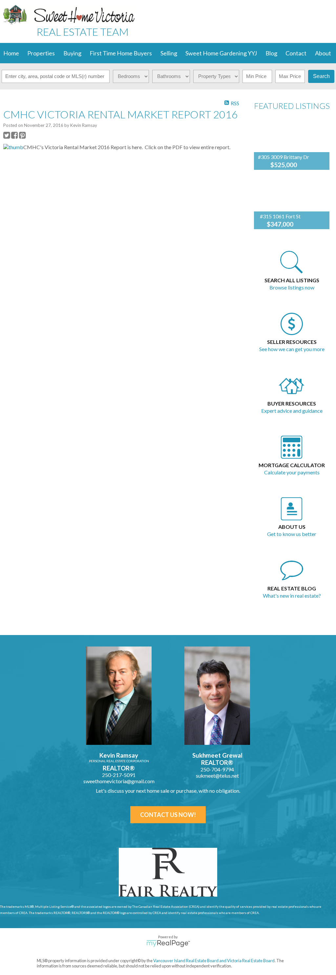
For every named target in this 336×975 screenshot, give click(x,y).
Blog (271, 53)
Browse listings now (291, 287)
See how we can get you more (292, 349)
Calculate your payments (292, 472)
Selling (168, 53)
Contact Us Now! (168, 814)
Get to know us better (291, 534)
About (323, 53)
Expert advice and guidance (292, 411)
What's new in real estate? (292, 595)
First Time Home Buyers (121, 53)
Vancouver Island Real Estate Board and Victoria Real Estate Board (214, 960)
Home (11, 53)
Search (321, 76)
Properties (41, 53)
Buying (72, 53)
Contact (295, 53)
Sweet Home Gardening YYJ (221, 53)
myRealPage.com (168, 943)
